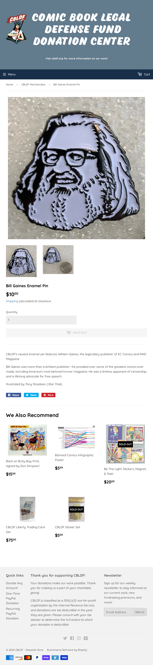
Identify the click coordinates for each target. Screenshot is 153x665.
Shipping (12, 301)
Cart (146, 74)
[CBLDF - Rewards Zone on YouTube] (86, 639)
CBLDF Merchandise (33, 84)
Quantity (11, 312)
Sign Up (139, 612)
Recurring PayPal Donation (13, 613)
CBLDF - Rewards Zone (29, 649)
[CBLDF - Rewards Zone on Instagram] (79, 639)
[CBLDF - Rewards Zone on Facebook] (72, 639)
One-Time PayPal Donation (13, 598)
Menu (12, 74)
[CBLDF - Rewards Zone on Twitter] (65, 639)
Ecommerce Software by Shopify (67, 649)
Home (9, 84)
